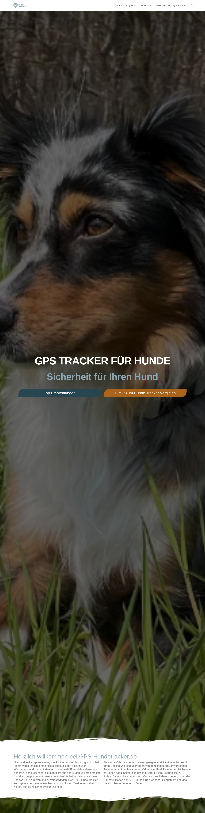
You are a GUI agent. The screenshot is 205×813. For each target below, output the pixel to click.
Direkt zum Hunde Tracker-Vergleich (145, 393)
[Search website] (191, 5)
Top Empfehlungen (59, 393)
